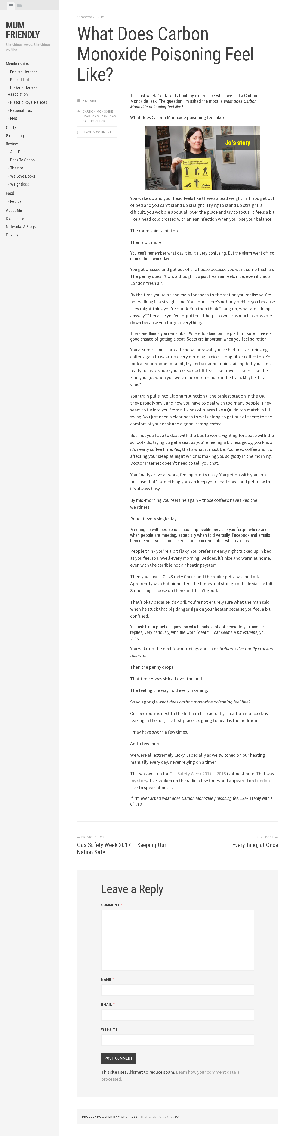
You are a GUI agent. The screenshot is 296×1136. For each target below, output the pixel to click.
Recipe (16, 201)
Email (108, 1004)
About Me (14, 210)
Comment (112, 904)
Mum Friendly (23, 30)
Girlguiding (15, 135)
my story (138, 780)
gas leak (100, 116)
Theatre (16, 168)
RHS (13, 118)
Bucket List (19, 79)
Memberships (17, 63)
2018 (221, 773)
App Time (18, 151)
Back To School (23, 159)
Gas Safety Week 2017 (191, 773)
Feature (89, 100)
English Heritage (24, 71)
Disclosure (15, 218)
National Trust (22, 110)
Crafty (11, 127)
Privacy (12, 234)
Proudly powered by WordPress (110, 1116)
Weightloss (19, 184)
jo (102, 17)
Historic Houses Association (22, 91)
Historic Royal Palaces (28, 102)
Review (12, 143)
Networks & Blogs (21, 226)
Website (109, 1029)
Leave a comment (97, 132)
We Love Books (23, 176)
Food (10, 193)
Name (107, 979)
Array (175, 1116)
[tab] (11, 6)
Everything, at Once (255, 844)
